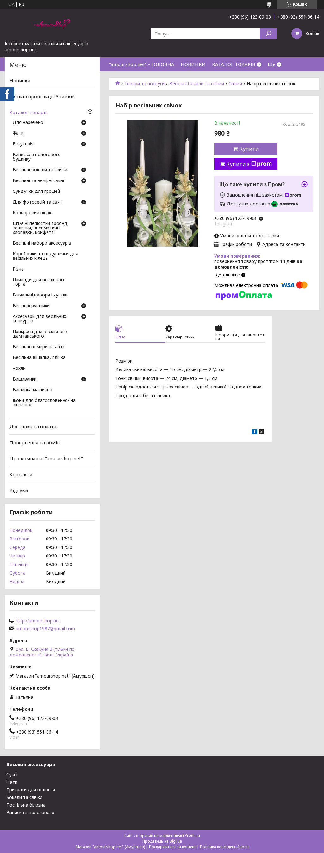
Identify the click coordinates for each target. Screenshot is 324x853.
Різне (18, 269)
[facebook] (254, 433)
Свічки (235, 84)
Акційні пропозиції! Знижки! (41, 96)
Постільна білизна (26, 805)
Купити (249, 148)
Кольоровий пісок (32, 213)
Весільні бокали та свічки (196, 84)
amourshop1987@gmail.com (45, 628)
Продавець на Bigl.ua (162, 841)
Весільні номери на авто (39, 347)
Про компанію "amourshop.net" (46, 458)
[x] (261, 433)
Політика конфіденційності (224, 847)
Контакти (20, 474)
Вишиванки (25, 379)
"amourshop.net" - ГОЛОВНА (141, 64)
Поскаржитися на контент (172, 847)
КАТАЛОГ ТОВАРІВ (233, 64)
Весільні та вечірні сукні (38, 180)
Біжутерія (23, 144)
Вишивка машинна (32, 390)
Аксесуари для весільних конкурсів (39, 319)
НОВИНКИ (193, 64)
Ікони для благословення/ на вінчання (44, 403)
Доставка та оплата (32, 426)
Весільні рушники (31, 305)
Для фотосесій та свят (37, 202)
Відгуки (18, 490)
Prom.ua (192, 835)
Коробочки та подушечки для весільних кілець (45, 256)
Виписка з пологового (30, 812)
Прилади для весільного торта (39, 282)
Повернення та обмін (34, 442)
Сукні (11, 774)
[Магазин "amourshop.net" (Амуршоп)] (52, 25)
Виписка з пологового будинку (37, 157)
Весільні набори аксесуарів (42, 243)
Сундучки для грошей (36, 191)
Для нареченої (29, 122)
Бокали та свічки (24, 797)
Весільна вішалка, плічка (39, 357)
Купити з (238, 164)
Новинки (19, 80)
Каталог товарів (28, 112)
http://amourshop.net (38, 621)
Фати (18, 133)
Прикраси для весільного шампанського (40, 334)
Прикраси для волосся (30, 790)
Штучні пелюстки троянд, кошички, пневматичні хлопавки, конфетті (41, 228)
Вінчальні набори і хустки (40, 295)
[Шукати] (268, 33)
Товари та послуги (144, 84)
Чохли (19, 368)
